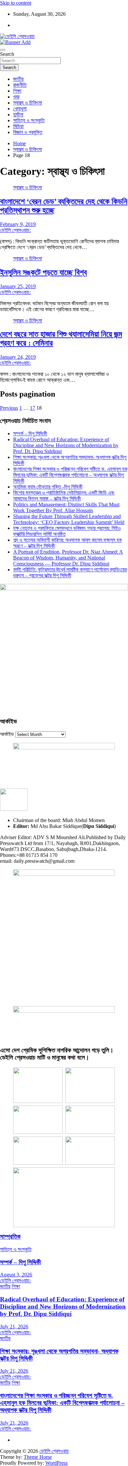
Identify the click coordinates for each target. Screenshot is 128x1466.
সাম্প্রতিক (10, 1236)
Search (7, 54)
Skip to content (15, 3)
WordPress (56, 1463)
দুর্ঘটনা (18, 114)
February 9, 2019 (18, 224)
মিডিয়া (18, 126)
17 (32, 408)
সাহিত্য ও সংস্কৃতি (29, 120)
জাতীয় (18, 79)
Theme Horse (38, 1457)
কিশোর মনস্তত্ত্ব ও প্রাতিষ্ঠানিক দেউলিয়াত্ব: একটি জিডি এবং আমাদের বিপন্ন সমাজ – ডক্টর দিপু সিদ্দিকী (64, 495)
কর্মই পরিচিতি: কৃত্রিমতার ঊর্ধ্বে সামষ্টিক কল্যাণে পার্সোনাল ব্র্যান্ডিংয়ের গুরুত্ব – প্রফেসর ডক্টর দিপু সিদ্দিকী (70, 572)
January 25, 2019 (18, 286)
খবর (16, 97)
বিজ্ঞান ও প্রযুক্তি (27, 132)
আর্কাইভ (7, 734)
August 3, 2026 (16, 1274)
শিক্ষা (17, 91)
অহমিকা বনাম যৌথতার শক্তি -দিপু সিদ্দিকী (47, 487)
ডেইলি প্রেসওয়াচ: (15, 230)
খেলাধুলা (20, 108)
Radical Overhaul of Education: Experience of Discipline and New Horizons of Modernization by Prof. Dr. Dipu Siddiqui (65, 445)
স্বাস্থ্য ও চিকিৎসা (27, 102)
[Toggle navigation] (2, 50)
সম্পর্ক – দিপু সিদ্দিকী (30, 433)
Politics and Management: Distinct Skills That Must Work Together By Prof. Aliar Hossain (66, 507)
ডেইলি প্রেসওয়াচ (54, 1451)
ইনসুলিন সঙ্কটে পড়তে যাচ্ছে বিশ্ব (43, 272)
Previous (9, 408)
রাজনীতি (20, 85)
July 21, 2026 (14, 1326)
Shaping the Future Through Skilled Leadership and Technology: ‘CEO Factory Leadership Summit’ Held (68, 519)
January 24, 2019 (18, 357)
